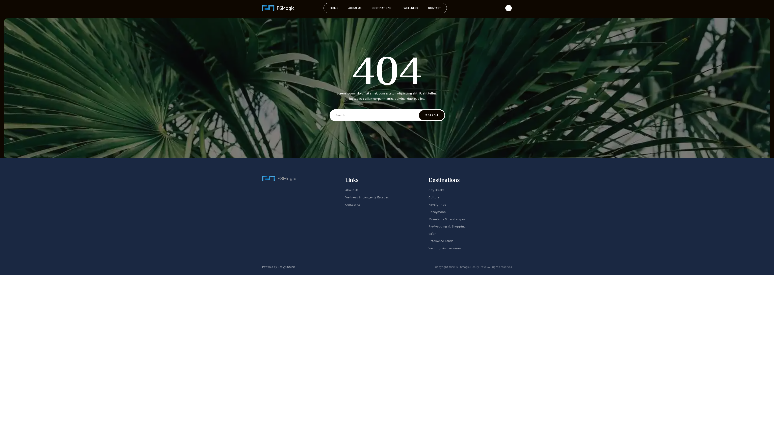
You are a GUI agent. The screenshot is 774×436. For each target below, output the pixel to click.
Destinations (381, 8)
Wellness (411, 8)
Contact (434, 8)
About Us (355, 8)
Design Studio (286, 267)
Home (334, 8)
